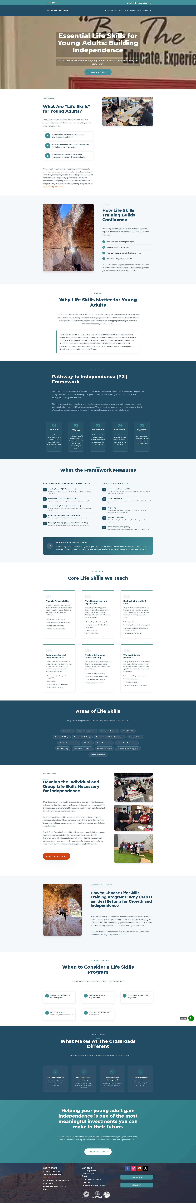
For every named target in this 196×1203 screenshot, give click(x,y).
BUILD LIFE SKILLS (49, 1177)
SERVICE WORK (48, 1183)
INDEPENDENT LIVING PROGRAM (54, 1186)
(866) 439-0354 (53, 3)
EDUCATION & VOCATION (52, 1174)
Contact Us (147, 10)
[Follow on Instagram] (133, 1168)
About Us (122, 10)
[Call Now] (191, 1018)
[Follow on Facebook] (127, 1168)
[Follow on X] (145, 1168)
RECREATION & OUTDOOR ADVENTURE (56, 1180)
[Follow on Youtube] (139, 1168)
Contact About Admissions (91, 1179)
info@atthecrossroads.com (139, 3)
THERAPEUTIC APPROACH (52, 1171)
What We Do (110, 10)
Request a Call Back (97, 72)
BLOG (45, 1190)
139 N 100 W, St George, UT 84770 (93, 1185)
